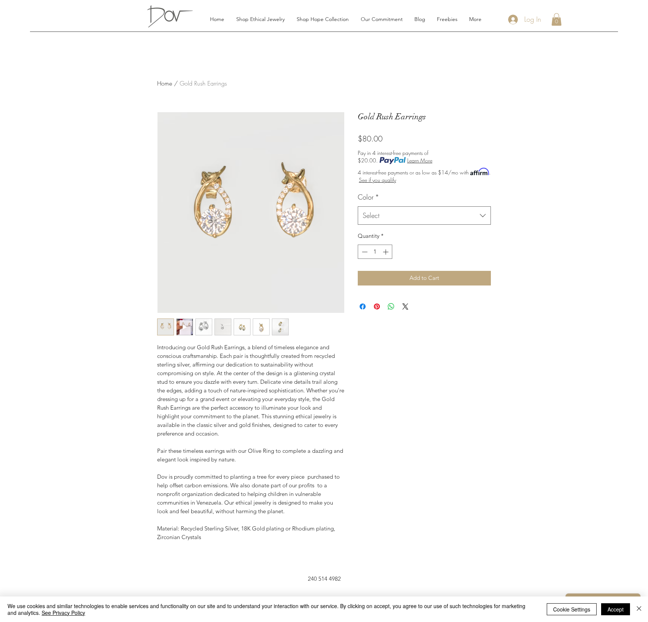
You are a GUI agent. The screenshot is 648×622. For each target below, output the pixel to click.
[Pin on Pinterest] (376, 306)
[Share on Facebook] (362, 306)
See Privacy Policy (63, 612)
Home (164, 83)
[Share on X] (405, 306)
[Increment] (386, 252)
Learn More (419, 160)
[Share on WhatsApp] (391, 306)
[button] (556, 19)
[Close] (639, 609)
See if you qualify (377, 179)
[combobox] (424, 215)
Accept (616, 609)
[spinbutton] (375, 252)
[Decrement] (364, 252)
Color (368, 196)
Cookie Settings (571, 609)
